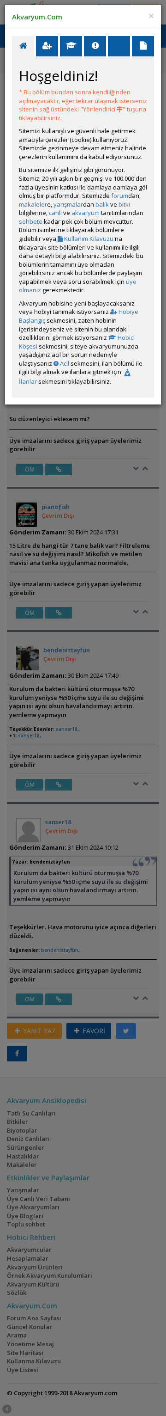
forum (119, 195)
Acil (64, 363)
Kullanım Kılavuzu (88, 238)
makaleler (33, 204)
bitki (124, 204)
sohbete (30, 221)
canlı (55, 212)
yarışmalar (68, 204)
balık (102, 204)
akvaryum (85, 212)
